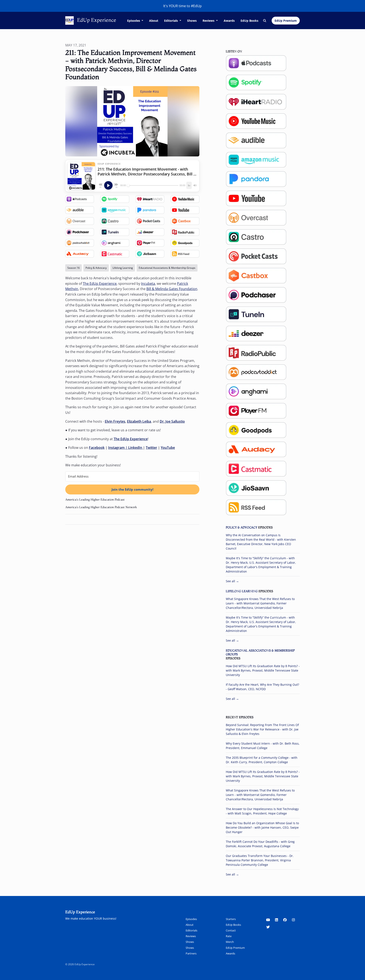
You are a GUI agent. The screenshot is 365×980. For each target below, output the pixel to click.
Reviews (209, 21)
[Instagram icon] (293, 919)
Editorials (171, 21)
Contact (231, 930)
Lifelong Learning (242, 591)
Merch (230, 942)
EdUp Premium (286, 21)
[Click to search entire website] (264, 20)
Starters (231, 919)
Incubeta (148, 283)
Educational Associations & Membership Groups (260, 652)
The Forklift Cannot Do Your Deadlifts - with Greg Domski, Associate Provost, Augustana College (260, 844)
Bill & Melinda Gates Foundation (171, 288)
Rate (229, 936)
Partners (191, 953)
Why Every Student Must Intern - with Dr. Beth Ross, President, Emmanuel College (263, 745)
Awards (229, 21)
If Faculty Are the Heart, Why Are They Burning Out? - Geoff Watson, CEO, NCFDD (262, 687)
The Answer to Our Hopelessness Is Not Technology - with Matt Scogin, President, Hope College (262, 811)
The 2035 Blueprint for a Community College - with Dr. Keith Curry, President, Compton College (261, 760)
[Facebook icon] (285, 919)
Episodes (134, 21)
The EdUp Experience (100, 283)
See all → (232, 581)
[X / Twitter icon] (268, 927)
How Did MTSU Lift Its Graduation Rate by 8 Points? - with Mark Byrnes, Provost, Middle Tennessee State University (263, 670)
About (153, 21)
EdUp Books (249, 21)
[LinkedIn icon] (276, 919)
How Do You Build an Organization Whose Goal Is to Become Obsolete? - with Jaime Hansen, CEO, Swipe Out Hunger (262, 827)
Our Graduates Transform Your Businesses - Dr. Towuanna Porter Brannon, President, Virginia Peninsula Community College (260, 860)
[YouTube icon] (268, 919)
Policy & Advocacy (241, 527)
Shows (192, 21)
